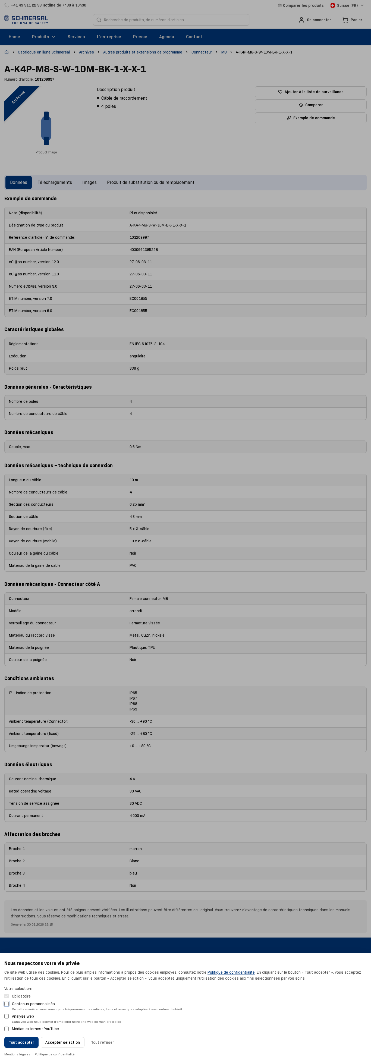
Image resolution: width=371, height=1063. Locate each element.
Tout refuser (102, 1042)
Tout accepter (21, 1042)
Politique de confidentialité (231, 972)
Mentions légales (17, 1054)
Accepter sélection (62, 1042)
